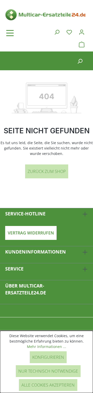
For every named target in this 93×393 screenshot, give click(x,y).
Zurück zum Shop (47, 171)
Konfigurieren (48, 357)
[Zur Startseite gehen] (46, 14)
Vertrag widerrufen (31, 233)
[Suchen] (57, 32)
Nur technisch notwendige (48, 371)
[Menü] (24, 33)
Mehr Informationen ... (46, 346)
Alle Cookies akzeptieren (48, 385)
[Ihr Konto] (81, 32)
